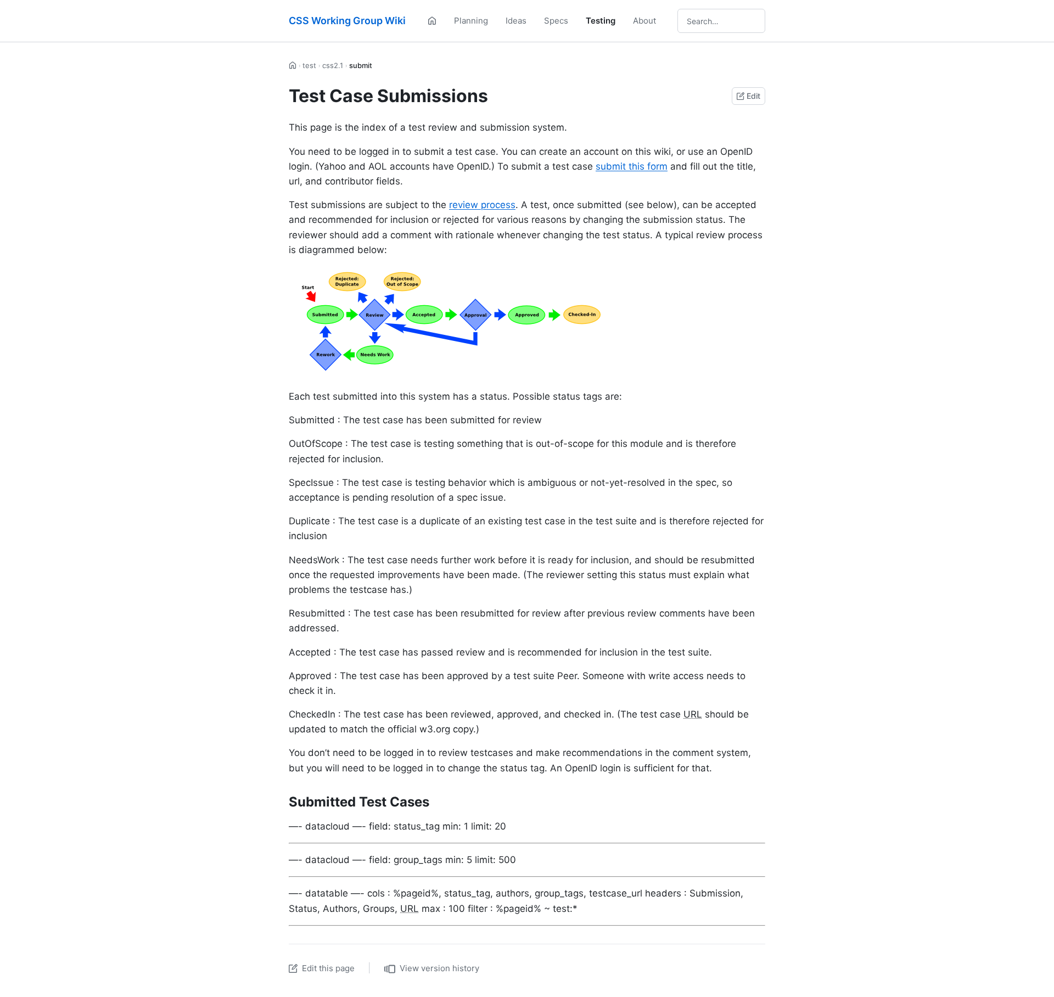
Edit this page (328, 968)
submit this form (632, 166)
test (309, 65)
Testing (600, 20)
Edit (753, 95)
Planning (471, 20)
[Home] (432, 21)
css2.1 (332, 65)
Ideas (516, 20)
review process (482, 204)
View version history (439, 968)
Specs (556, 20)
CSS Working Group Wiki (347, 20)
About (644, 20)
